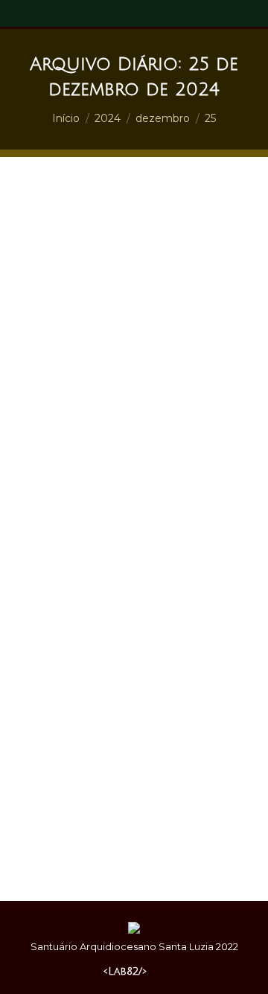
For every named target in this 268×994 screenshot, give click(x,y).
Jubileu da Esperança (84, 568)
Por (92, 582)
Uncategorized (177, 568)
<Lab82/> (125, 971)
